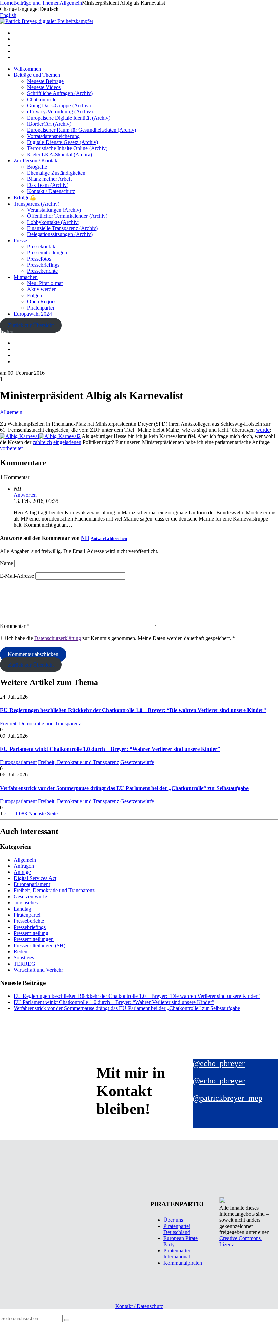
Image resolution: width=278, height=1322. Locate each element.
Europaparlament (18, 762)
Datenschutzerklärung (57, 638)
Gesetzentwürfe (137, 762)
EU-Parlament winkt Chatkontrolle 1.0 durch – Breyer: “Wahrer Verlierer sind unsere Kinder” (110, 749)
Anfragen (24, 866)
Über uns (173, 1220)
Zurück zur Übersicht (31, 325)
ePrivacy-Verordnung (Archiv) (60, 111)
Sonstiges (24, 957)
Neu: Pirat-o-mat (45, 283)
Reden (20, 951)
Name (6, 563)
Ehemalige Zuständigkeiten (56, 173)
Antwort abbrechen (109, 538)
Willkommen (27, 69)
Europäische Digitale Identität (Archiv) (68, 118)
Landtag (22, 909)
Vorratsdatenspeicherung (53, 136)
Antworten (25, 495)
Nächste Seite (43, 813)
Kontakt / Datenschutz (51, 191)
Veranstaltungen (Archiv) (54, 210)
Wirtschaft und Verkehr (38, 970)
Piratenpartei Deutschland (176, 1229)
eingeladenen (67, 442)
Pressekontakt (42, 246)
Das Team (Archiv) (47, 185)
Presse (20, 240)
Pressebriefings (43, 265)
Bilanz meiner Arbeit (49, 179)
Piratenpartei (40, 308)
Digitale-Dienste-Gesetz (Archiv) (62, 142)
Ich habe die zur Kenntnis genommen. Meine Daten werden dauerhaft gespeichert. (121, 638)
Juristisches (26, 902)
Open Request (42, 301)
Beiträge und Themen (37, 75)
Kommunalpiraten (182, 1263)
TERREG (24, 964)
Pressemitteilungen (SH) (39, 945)
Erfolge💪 (25, 197)
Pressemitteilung (31, 933)
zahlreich (42, 442)
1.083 (21, 813)
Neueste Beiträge (45, 81)
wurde (263, 430)
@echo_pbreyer (219, 1063)
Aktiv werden (42, 289)
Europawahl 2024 (33, 314)
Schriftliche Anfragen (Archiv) (60, 93)
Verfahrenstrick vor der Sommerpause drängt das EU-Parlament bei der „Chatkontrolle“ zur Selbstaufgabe (124, 788)
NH (85, 538)
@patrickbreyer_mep (227, 1098)
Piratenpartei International (176, 1253)
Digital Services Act (35, 878)
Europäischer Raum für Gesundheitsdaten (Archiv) (81, 130)
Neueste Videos (44, 87)
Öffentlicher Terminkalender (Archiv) (67, 216)
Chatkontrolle (41, 99)
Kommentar (14, 626)
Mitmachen (26, 277)
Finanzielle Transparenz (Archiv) (62, 228)
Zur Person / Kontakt (36, 160)
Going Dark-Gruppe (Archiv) (59, 105)
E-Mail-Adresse (17, 576)
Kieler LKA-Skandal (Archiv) (59, 154)
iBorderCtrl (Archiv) (49, 124)
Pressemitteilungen (47, 252)
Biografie (37, 167)
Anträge (22, 872)
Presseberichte (42, 271)
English (8, 15)
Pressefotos (39, 259)
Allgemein (11, 412)
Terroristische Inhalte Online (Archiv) (67, 148)
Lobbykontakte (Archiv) (53, 222)
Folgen (34, 295)
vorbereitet (11, 448)
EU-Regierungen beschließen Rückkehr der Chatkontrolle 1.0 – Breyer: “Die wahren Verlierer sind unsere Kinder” (133, 710)
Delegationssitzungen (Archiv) (60, 234)
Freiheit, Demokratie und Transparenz (40, 723)
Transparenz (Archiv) (36, 204)
